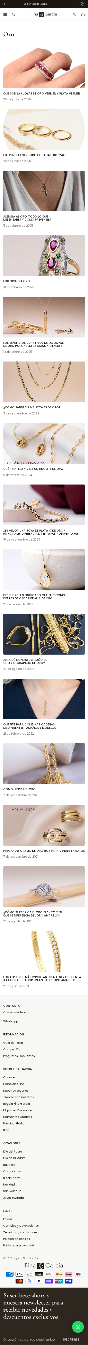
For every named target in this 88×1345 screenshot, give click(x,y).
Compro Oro (12, 1049)
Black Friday (11, 1178)
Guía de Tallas (13, 1043)
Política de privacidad (18, 1245)
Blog (6, 1130)
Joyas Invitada (13, 1198)
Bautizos (9, 1165)
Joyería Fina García (25, 1258)
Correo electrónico (16, 1012)
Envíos (7, 1219)
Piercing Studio (13, 1123)
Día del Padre (12, 1151)
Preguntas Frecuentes (19, 1056)
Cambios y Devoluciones (21, 1226)
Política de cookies (16, 1239)
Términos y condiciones (20, 1232)
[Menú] (5, 14)
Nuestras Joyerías (15, 1091)
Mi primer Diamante (17, 1110)
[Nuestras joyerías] (82, 4)
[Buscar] (13, 14)
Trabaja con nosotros (18, 1097)
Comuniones (12, 1171)
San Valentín (12, 1191)
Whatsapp (10, 1021)
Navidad (9, 1184)
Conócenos (11, 1077)
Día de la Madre (14, 1158)
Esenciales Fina (14, 1084)
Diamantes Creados (17, 1117)
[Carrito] (83, 14)
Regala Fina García (16, 1104)
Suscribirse (70, 1339)
